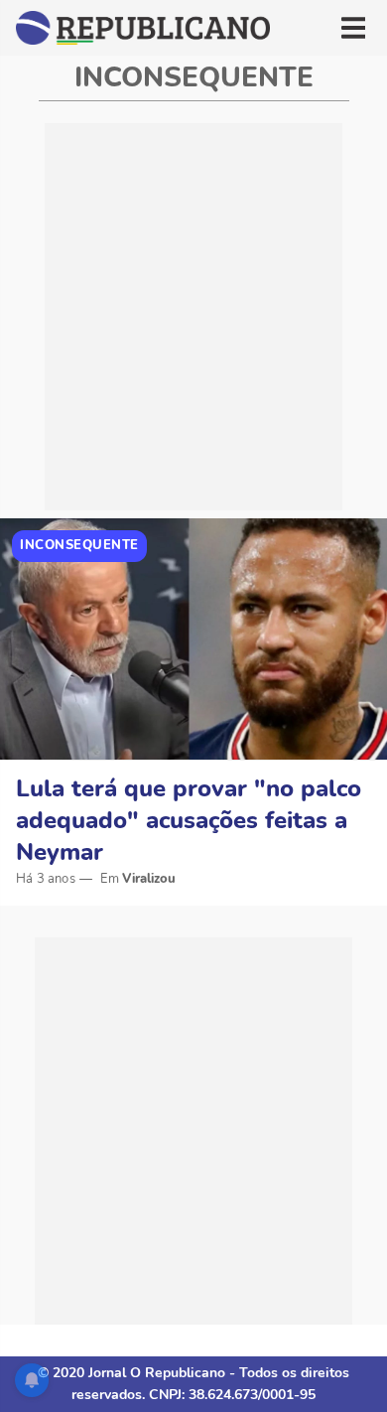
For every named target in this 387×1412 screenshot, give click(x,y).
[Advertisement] (193, 316)
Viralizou (149, 879)
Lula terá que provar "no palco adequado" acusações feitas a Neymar (188, 820)
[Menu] (353, 28)
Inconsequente (79, 545)
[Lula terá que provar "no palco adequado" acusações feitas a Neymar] (193, 639)
